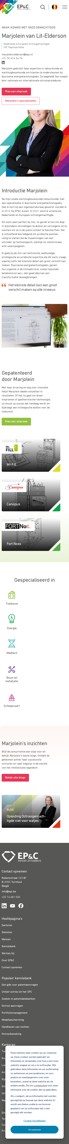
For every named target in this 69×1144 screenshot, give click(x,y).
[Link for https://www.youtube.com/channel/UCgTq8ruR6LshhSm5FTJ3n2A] (12, 906)
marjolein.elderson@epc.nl (17, 54)
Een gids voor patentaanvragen (20, 985)
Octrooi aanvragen (12, 1006)
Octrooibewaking (11, 1034)
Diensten (7, 932)
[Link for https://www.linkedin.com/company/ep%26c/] (4, 906)
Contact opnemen (12, 967)
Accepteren (34, 1129)
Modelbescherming (13, 1020)
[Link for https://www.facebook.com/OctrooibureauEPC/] (20, 906)
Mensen (6, 939)
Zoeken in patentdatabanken (18, 999)
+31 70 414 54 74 (12, 58)
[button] (64, 7)
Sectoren (7, 925)
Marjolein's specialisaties (20, 101)
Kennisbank (9, 946)
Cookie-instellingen (34, 1120)
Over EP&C (8, 960)
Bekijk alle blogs (15, 777)
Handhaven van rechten (15, 1027)
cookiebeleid (40, 1085)
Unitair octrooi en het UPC (17, 992)
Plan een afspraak (16, 91)
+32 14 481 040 (11, 897)
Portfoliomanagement (14, 1013)
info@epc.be (9, 891)
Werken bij (8, 953)
